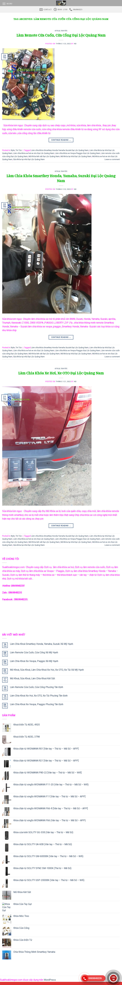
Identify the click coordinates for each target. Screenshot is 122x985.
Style (57, 31)
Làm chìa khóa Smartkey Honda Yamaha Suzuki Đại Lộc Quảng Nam (60, 150)
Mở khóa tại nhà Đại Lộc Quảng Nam (76, 156)
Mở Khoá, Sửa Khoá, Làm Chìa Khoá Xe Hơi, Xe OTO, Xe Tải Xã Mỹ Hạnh (47, 669)
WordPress (50, 979)
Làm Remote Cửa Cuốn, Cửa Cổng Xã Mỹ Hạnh (34, 652)
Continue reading (61, 140)
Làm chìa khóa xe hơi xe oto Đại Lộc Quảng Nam (33, 153)
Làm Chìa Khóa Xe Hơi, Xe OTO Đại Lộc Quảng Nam (61, 373)
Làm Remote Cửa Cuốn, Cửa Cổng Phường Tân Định (36, 687)
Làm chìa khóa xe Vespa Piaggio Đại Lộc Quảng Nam (77, 153)
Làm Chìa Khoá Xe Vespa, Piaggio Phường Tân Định (36, 704)
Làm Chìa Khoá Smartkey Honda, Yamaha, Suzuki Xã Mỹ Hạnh (41, 644)
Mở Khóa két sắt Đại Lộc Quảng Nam (44, 156)
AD (75, 44)
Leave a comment (112, 159)
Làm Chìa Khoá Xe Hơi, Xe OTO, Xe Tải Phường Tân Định (39, 695)
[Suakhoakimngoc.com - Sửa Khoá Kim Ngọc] (61, 3)
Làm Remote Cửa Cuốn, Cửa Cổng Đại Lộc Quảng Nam (61, 35)
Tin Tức (64, 31)
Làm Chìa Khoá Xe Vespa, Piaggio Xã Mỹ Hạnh (34, 661)
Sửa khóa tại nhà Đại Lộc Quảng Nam (29, 159)
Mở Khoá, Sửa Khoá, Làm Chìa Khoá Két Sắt (32, 678)
